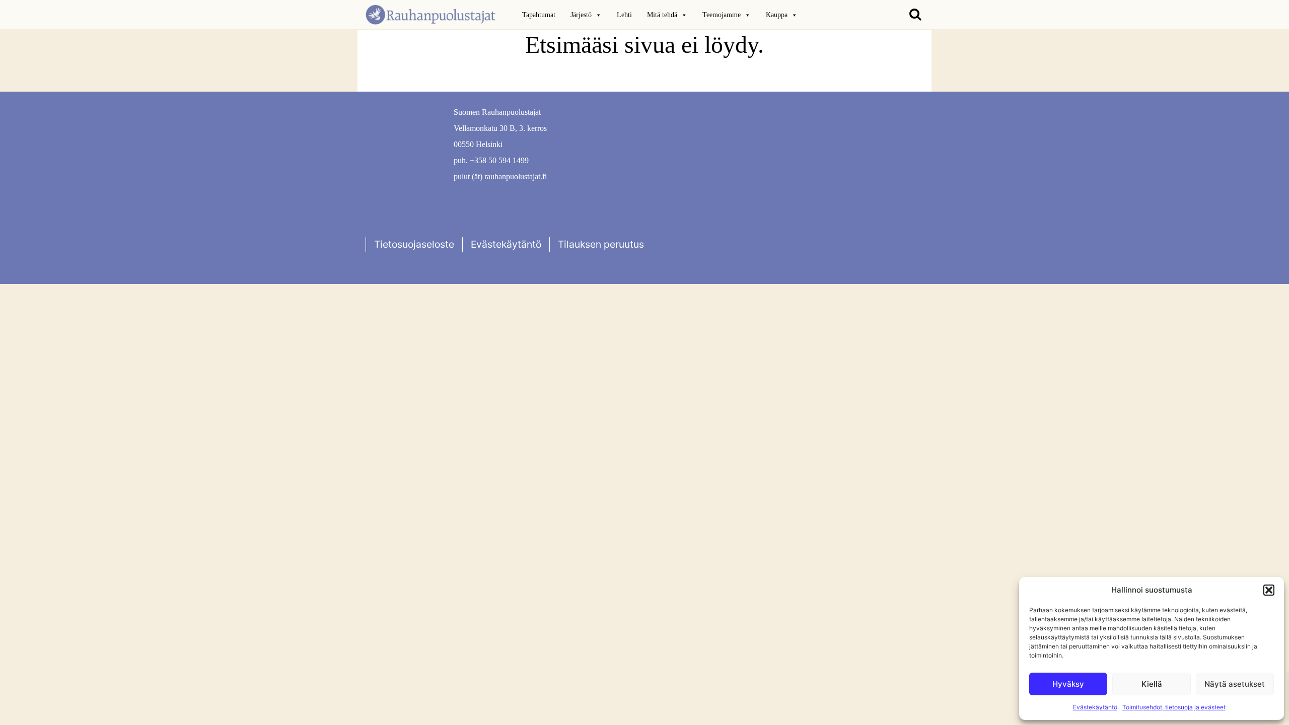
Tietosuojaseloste (414, 244)
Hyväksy (1068, 684)
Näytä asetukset (1234, 684)
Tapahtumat (538, 15)
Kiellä (1151, 684)
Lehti (624, 15)
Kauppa (776, 15)
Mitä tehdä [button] (662, 15)
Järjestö (581, 15)
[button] (1269, 590)
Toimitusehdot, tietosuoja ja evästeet (1174, 707)
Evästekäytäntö (1095, 707)
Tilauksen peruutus (601, 244)
